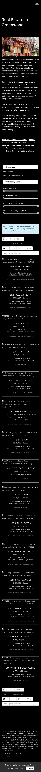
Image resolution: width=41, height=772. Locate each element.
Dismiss (30, 768)
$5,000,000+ (18, 203)
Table (21, 248)
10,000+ (22, 211)
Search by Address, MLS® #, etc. (14, 175)
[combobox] (20, 167)
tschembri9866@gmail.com (23, 151)
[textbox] (19, 167)
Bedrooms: (7, 188)
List (13, 248)
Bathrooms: (8, 196)
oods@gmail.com (21, 148)
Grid (6, 248)
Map (29, 248)
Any (10, 203)
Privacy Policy (6, 757)
